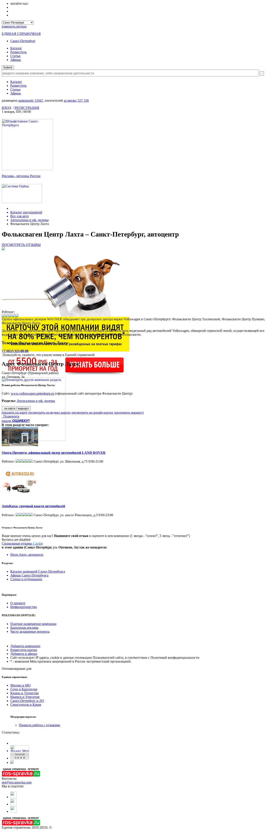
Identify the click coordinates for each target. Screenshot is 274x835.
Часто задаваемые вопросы (30, 631)
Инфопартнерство (23, 607)
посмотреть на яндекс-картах (49, 412)
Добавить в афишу (23, 654)
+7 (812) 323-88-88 (15, 351)
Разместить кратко (23, 650)
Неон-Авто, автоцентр (26, 554)
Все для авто (19, 216)
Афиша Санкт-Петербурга (29, 575)
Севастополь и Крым (25, 704)
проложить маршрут (129, 412)
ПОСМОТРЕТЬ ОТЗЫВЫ (21, 245)
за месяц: (76, 100)
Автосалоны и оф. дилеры (29, 220)
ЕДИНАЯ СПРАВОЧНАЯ (21, 33)
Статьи (15, 56)
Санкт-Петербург (23, 41)
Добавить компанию (25, 646)
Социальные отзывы (22, 543)
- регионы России (21, 176)
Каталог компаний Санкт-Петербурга (37, 571)
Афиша (15, 60)
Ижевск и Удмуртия (24, 697)
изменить (14, 26)
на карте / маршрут (16, 408)
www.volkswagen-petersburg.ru (32, 393)
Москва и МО (20, 685)
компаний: (30, 100)
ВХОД (6, 108)
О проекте (17, 603)
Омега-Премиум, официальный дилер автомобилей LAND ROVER (54, 452)
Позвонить (10, 416)
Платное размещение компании (33, 624)
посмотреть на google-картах (92, 412)
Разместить (18, 52)
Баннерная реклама (24, 627)
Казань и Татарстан (24, 693)
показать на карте (14, 412)
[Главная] (11, 208)
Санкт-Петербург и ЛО (27, 701)
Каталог (16, 48)
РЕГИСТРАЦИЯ (27, 108)
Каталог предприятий (26, 212)
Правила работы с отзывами (39, 725)
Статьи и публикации (26, 579)
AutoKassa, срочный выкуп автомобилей (33, 506)
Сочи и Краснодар (23, 689)
